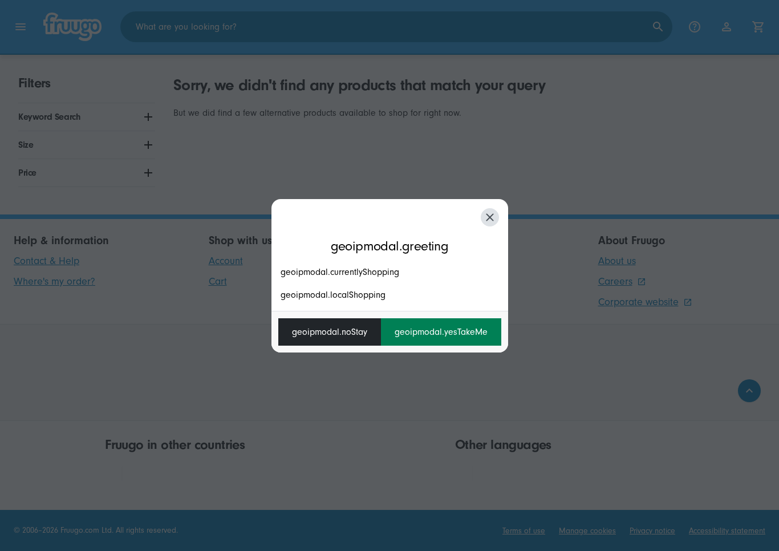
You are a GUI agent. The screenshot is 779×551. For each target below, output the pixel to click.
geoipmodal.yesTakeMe (441, 332)
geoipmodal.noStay (329, 332)
